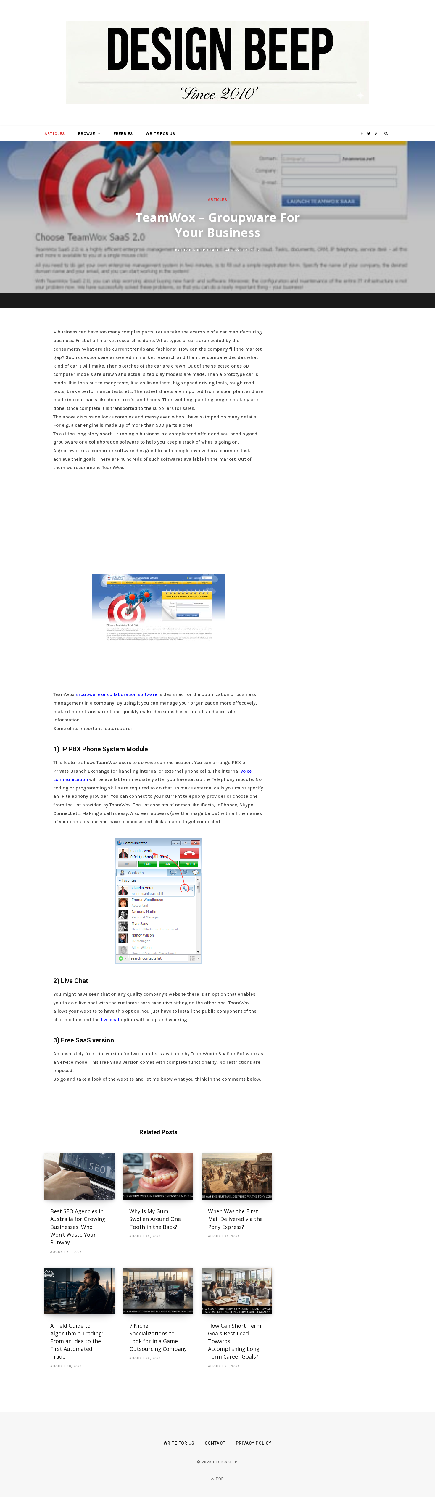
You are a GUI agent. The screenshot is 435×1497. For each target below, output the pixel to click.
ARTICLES (54, 133)
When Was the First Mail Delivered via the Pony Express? (235, 1219)
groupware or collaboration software (116, 694)
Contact (215, 1443)
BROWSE (86, 133)
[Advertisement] (158, 521)
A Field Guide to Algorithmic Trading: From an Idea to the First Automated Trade (76, 1341)
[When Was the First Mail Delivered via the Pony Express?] (237, 1176)
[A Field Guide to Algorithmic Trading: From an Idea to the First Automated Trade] (79, 1291)
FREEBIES (123, 133)
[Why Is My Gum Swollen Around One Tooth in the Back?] (158, 1176)
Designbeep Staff (200, 250)
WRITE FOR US (160, 133)
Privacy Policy (254, 1443)
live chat (110, 1019)
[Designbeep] (217, 63)
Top (219, 1479)
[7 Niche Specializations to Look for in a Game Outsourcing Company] (158, 1291)
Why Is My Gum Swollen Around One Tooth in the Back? (155, 1219)
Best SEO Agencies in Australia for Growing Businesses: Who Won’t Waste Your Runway (77, 1226)
